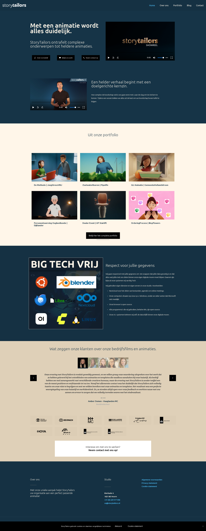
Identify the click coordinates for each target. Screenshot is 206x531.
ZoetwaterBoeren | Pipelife (95, 185)
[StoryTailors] (14, 5)
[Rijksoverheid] (164, 420)
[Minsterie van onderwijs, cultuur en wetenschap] (115, 431)
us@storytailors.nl (112, 503)
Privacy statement (149, 483)
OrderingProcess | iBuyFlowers (145, 223)
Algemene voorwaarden (152, 480)
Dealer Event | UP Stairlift (94, 223)
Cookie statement (149, 486)
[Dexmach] (66, 420)
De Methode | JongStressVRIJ (48, 185)
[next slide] (172, 378)
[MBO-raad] (66, 431)
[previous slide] (33, 378)
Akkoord (118, 526)
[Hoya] (41, 431)
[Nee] (203, 526)
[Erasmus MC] (140, 420)
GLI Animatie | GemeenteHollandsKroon (149, 185)
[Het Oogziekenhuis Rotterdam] (41, 420)
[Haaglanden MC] (90, 420)
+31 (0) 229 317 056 (112, 500)
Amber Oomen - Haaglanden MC (103, 401)
